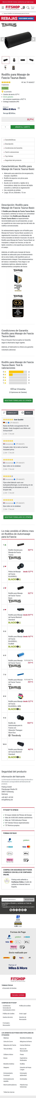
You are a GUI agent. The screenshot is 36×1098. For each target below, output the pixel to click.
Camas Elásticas (25, 1045)
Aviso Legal (22, 1014)
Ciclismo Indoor (8, 1054)
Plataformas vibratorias (24, 1086)
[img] (19, 108)
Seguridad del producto (13, 160)
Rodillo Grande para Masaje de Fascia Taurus (15, 552)
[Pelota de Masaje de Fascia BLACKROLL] (20, 566)
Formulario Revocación (6, 1024)
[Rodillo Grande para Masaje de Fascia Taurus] (20, 544)
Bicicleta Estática (9, 1064)
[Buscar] (28, 8)
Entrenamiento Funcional (8, 1074)
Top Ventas (9, 156)
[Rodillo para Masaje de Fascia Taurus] (20, 655)
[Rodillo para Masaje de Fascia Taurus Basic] (20, 588)
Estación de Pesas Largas (25, 1069)
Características (10, 140)
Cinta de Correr (8, 1041)
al (9, 988)
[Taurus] (9, 25)
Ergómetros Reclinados (23, 1059)
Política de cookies (25, 1006)
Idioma (28, 413)
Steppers (6, 1067)
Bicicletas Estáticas (26, 1038)
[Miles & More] (18, 967)
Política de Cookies (8, 1014)
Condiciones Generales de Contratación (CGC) (9, 1008)
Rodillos (22, 1064)
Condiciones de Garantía (13, 148)
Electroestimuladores (10, 1085)
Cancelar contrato (18, 995)
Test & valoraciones (12, 152)
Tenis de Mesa (8, 1049)
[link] (10, 840)
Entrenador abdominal (23, 1074)
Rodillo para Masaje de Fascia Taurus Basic (15, 595)
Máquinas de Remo (26, 1041)
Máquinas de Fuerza (10, 1045)
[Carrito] (33, 7)
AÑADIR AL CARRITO (22, 127)
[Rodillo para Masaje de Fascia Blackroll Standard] (20, 609)
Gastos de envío (8, 1017)
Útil (6, 434)
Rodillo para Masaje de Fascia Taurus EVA (15, 682)
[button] (5, 60)
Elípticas (6, 1038)
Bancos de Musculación (24, 1050)
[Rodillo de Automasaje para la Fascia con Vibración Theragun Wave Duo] (20, 717)
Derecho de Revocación (22, 1018)
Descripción (9, 144)
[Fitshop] (13, 8)
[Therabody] (14, 735)
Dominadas (23, 1079)
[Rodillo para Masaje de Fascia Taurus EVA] (20, 674)
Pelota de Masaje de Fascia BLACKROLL (14, 574)
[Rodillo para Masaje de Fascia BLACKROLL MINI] (20, 696)
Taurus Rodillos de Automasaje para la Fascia (16, 13)
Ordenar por (12, 413)
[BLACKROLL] (14, 579)
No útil (12, 434)
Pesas (22, 1054)
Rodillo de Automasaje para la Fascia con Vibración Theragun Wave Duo (15, 728)
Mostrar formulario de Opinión (18, 400)
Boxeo (5, 1058)
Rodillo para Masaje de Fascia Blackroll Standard (15, 617)
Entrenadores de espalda (9, 1080)
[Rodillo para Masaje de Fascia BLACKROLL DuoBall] (20, 631)
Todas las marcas (9, 1092)
